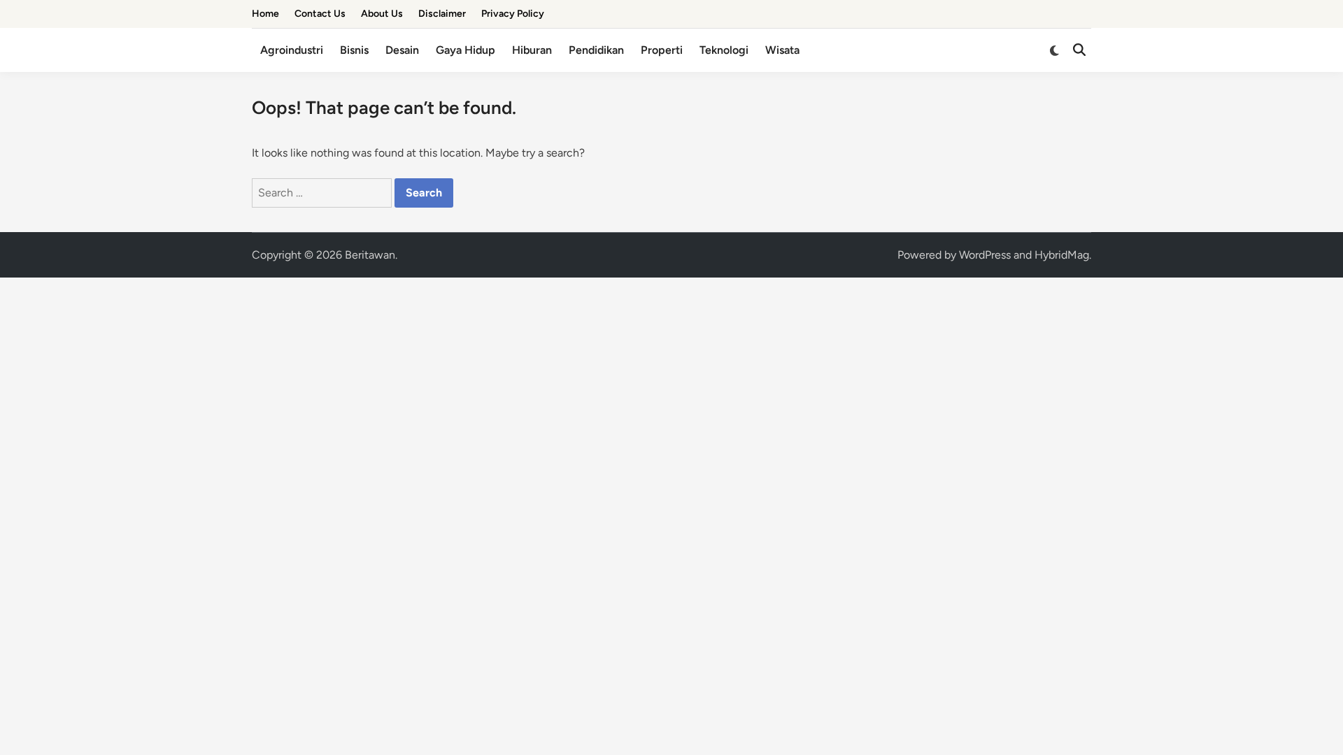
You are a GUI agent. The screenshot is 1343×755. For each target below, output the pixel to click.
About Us (382, 14)
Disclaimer (442, 14)
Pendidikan (596, 50)
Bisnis (354, 50)
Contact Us (320, 14)
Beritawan (370, 254)
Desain (402, 50)
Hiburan (532, 50)
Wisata (782, 50)
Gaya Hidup (465, 50)
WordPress (985, 254)
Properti (662, 50)
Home (265, 14)
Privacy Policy (512, 14)
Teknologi (723, 50)
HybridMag (1062, 254)
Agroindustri (291, 50)
